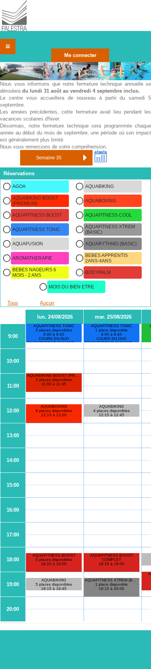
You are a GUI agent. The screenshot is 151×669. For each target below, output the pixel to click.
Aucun (47, 303)
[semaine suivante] (85, 158)
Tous (12, 303)
